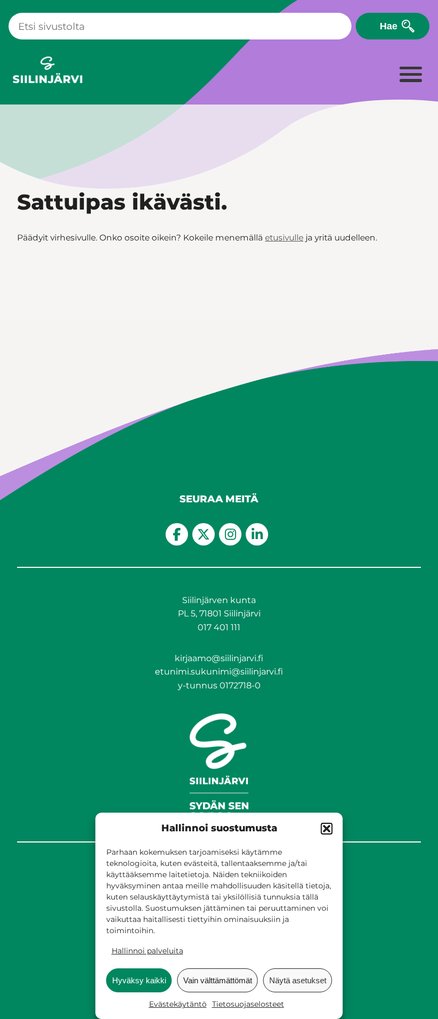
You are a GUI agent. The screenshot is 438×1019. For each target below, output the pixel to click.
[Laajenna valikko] (410, 75)
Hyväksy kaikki (139, 980)
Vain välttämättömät (217, 980)
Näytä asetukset (297, 980)
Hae (388, 25)
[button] (327, 828)
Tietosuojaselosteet (248, 1004)
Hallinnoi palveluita (147, 951)
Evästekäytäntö (178, 1004)
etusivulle (284, 237)
